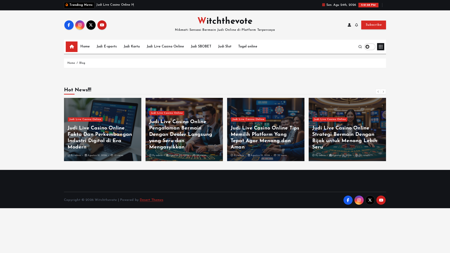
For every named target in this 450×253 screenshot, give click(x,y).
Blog (82, 63)
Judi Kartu (132, 46)
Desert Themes (151, 200)
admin (77, 155)
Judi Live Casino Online (165, 46)
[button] (378, 91)
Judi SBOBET (201, 46)
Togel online (247, 46)
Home (85, 46)
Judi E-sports (107, 46)
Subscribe (374, 25)
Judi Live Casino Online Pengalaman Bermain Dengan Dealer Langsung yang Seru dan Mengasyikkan (180, 134)
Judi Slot (225, 46)
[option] (102, 129)
